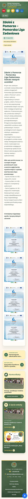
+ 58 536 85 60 (15, 471)
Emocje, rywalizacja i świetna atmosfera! (13, 391)
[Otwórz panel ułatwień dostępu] (24, 495)
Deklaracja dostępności (14, 492)
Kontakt (14, 495)
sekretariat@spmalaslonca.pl (15, 474)
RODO (14, 487)
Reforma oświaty (14, 484)
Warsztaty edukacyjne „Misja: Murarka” (13, 447)
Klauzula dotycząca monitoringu (14, 489)
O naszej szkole (14, 481)
